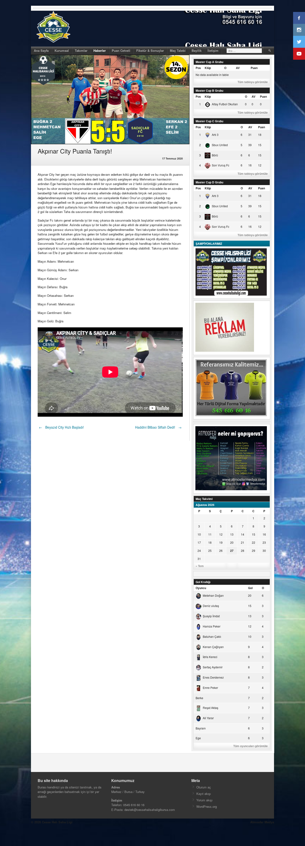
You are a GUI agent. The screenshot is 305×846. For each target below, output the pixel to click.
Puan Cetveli (121, 50)
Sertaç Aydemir (213, 667)
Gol (250, 588)
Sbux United (220, 145)
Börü (215, 155)
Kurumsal (62, 50)
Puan (254, 68)
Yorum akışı (204, 800)
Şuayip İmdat (211, 616)
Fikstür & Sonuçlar (150, 50)
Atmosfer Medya (262, 822)
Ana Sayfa (41, 50)
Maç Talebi (178, 50)
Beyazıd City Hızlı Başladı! (61, 427)
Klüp (208, 68)
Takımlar (81, 50)
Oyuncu (201, 588)
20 (232, 542)
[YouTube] (299, 54)
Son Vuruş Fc (220, 165)
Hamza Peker (211, 626)
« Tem (200, 566)
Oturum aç (203, 787)
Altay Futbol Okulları (225, 104)
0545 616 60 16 (133, 805)
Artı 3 (215, 135)
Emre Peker (210, 688)
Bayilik (197, 50)
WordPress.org (206, 806)
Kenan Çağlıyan (213, 647)
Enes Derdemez (213, 677)
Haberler (99, 50)
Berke (199, 698)
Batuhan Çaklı (212, 636)
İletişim (213, 50)
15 (253, 534)
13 (232, 534)
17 (199, 542)
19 (221, 542)
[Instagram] (299, 30)
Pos (198, 68)
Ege (198, 738)
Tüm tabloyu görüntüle (253, 82)
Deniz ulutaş (211, 606)
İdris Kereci (210, 657)
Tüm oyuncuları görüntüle (250, 746)
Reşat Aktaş (210, 708)
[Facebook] (299, 18)
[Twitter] (299, 42)
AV (238, 68)
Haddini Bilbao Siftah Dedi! (158, 427)
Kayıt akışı (203, 793)
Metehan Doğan (213, 595)
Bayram (201, 728)
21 (242, 542)
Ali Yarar (208, 718)
